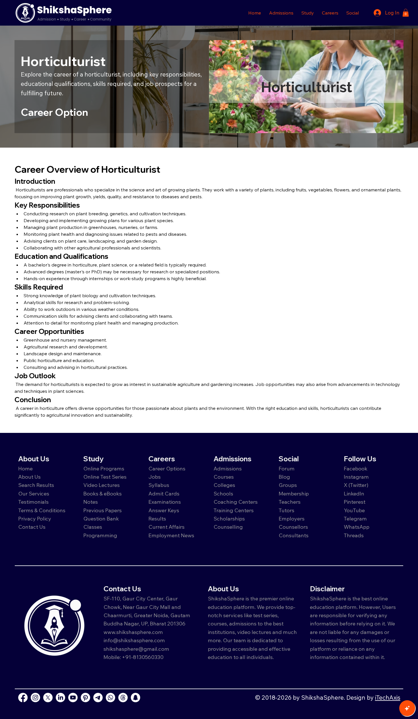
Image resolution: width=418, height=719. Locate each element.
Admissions (228, 468)
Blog (284, 476)
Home (25, 468)
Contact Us (31, 526)
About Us (29, 476)
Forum (287, 468)
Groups (288, 485)
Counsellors (293, 526)
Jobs (154, 476)
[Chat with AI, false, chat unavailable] (407, 708)
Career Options (166, 468)
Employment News (171, 535)
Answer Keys (163, 510)
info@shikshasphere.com (134, 640)
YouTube (354, 510)
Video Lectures (101, 485)
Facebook (355, 468)
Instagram (356, 476)
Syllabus (158, 485)
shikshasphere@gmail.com (136, 648)
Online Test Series (105, 476)
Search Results (36, 485)
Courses (224, 476)
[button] (281, 12)
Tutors (286, 510)
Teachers (290, 501)
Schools (223, 493)
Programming (100, 535)
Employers (292, 518)
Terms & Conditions (41, 510)
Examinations (164, 501)
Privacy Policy (34, 518)
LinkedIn (354, 493)
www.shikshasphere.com (133, 632)
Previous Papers (102, 510)
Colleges (224, 485)
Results (157, 518)
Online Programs (103, 468)
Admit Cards (163, 493)
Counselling (228, 526)
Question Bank (101, 518)
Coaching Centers (236, 501)
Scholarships (229, 518)
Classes (93, 526)
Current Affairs (166, 526)
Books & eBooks (102, 493)
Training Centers (234, 510)
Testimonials (33, 501)
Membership (294, 493)
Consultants (294, 535)
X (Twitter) (356, 485)
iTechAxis (387, 697)
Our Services (33, 493)
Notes (90, 501)
